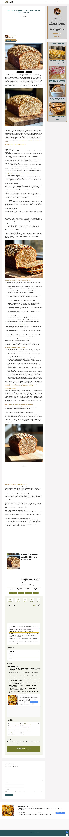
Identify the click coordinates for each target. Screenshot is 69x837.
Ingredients (10, 601)
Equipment (18, 601)
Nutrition (31, 601)
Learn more (57, 36)
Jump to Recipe (20, 72)
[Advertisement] (24, 24)
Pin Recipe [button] (31, 584)
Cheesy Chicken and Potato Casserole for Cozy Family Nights (57, 62)
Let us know (19, 749)
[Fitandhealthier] (9, 2)
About (56, 1)
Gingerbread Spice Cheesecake (25, 140)
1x (34, 605)
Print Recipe (28, 72)
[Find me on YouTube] (60, 33)
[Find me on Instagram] (58, 33)
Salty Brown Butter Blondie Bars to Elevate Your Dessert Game (57, 118)
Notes (38, 601)
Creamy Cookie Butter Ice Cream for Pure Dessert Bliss (57, 99)
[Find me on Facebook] (54, 33)
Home (46, 1)
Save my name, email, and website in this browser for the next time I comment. (24, 791)
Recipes (50, 1)
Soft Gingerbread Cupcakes (27, 385)
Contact (61, 1)
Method (25, 601)
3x (37, 605)
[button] (38, 624)
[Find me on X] (56, 33)
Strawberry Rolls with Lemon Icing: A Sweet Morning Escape (57, 81)
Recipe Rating (8, 766)
